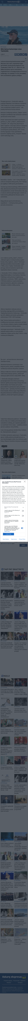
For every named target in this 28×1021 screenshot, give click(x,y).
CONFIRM (8, 534)
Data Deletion (6, 539)
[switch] (22, 511)
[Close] (25, 482)
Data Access (14, 539)
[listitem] (14, 507)
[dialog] (14, 510)
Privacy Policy (22, 539)
